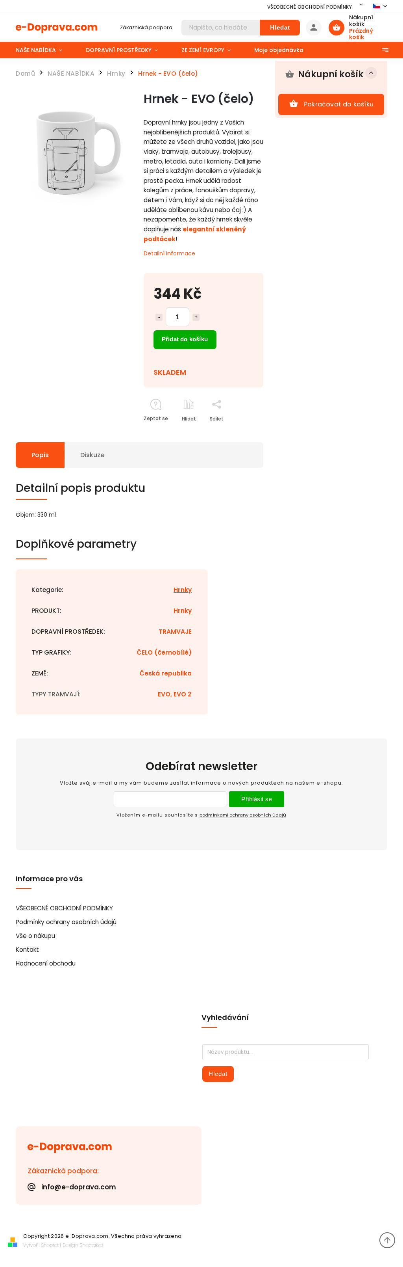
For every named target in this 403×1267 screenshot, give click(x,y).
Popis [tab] (40, 455)
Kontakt (27, 949)
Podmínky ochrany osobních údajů (66, 922)
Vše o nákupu (35, 936)
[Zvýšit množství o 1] (196, 317)
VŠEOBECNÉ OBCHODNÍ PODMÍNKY (309, 7)
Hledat (280, 27)
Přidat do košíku (185, 339)
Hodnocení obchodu (46, 963)
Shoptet (50, 1245)
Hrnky (183, 590)
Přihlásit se (256, 799)
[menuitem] (45, 50)
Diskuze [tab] (92, 455)
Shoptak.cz (92, 1245)
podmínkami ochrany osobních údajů (243, 815)
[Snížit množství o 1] (159, 317)
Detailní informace (169, 253)
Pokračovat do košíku (338, 104)
